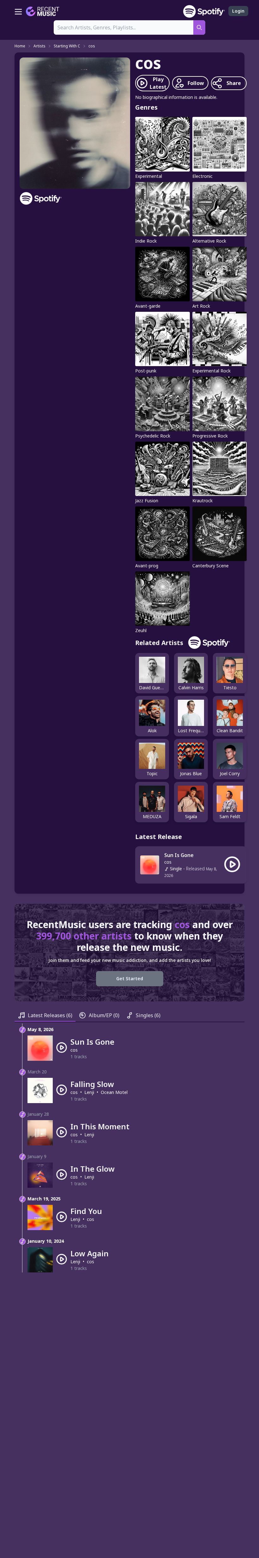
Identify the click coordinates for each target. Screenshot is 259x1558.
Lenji (89, 1092)
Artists (39, 46)
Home (20, 46)
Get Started (129, 978)
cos (91, 46)
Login (238, 11)
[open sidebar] (18, 11)
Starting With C (67, 46)
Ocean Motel (114, 1092)
